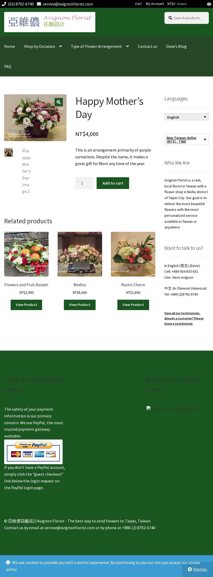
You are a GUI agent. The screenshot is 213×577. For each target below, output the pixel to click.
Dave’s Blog (176, 46)
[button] (59, 102)
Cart (138, 3)
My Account (155, 3)
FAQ (7, 66)
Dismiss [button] (200, 569)
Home (9, 46)
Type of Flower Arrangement (96, 46)
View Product (26, 304)
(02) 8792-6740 (21, 3)
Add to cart (113, 183)
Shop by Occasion (39, 46)
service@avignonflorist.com (68, 3)
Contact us (147, 46)
